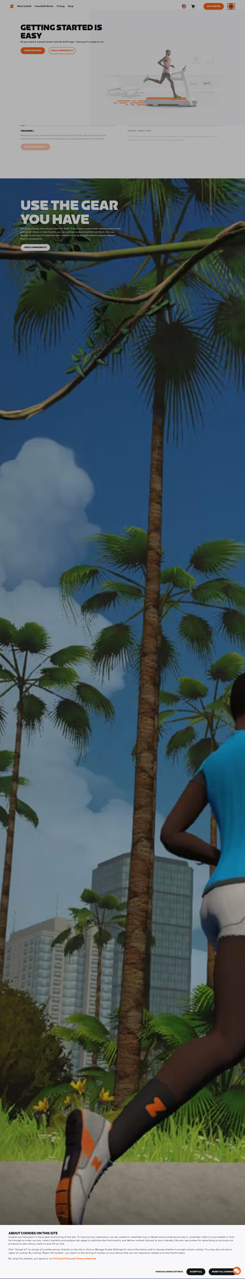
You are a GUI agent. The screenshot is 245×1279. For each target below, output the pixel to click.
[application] (236, 1270)
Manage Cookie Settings (169, 1272)
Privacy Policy (62, 1258)
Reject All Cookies (222, 1272)
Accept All (196, 1272)
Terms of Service (86, 1258)
